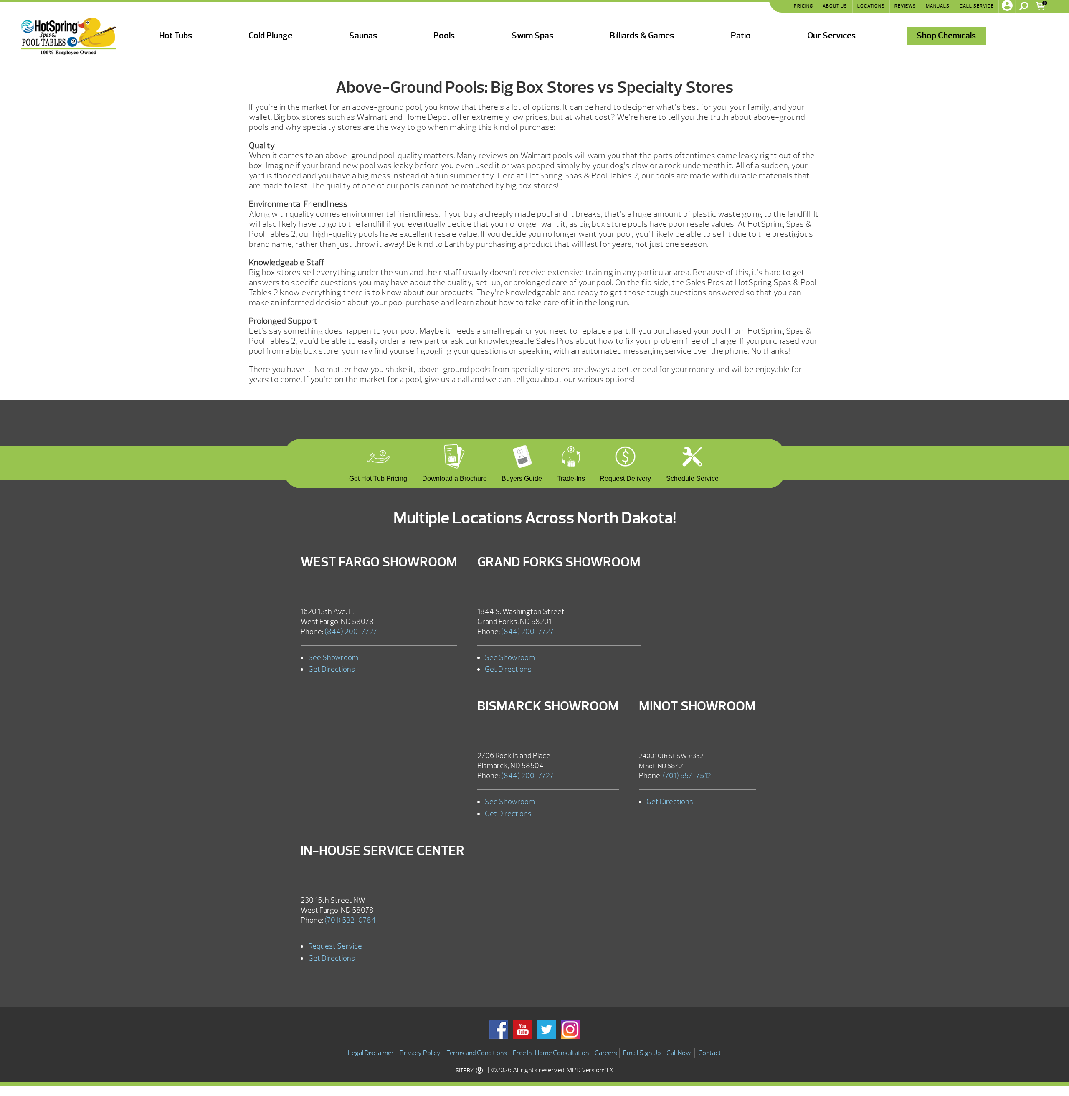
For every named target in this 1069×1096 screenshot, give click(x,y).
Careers (606, 1053)
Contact (709, 1053)
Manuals (938, 6)
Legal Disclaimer (371, 1053)
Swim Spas (532, 35)
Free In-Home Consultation (551, 1053)
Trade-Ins (571, 477)
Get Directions (331, 669)
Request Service (335, 946)
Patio (741, 35)
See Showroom (333, 657)
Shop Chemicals (946, 35)
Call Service (977, 6)
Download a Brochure (454, 477)
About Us (835, 6)
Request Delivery (625, 477)
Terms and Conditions (476, 1053)
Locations (871, 6)
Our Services (831, 35)
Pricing (803, 6)
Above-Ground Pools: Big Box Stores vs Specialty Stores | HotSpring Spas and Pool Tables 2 (68, 36)
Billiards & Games (642, 35)
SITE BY (465, 1070)
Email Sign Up (642, 1053)
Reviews (905, 6)
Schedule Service (692, 477)
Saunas (363, 35)
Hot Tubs (175, 35)
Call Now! (679, 1053)
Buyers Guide (522, 477)
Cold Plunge (270, 35)
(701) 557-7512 (687, 776)
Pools (444, 35)
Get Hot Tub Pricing (378, 477)
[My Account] (1007, 6)
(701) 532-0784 (350, 920)
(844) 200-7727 (350, 632)
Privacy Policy (420, 1053)
